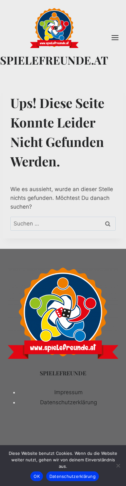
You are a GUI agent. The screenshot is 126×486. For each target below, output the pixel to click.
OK (37, 476)
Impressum (68, 392)
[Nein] (118, 465)
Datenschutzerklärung (68, 402)
